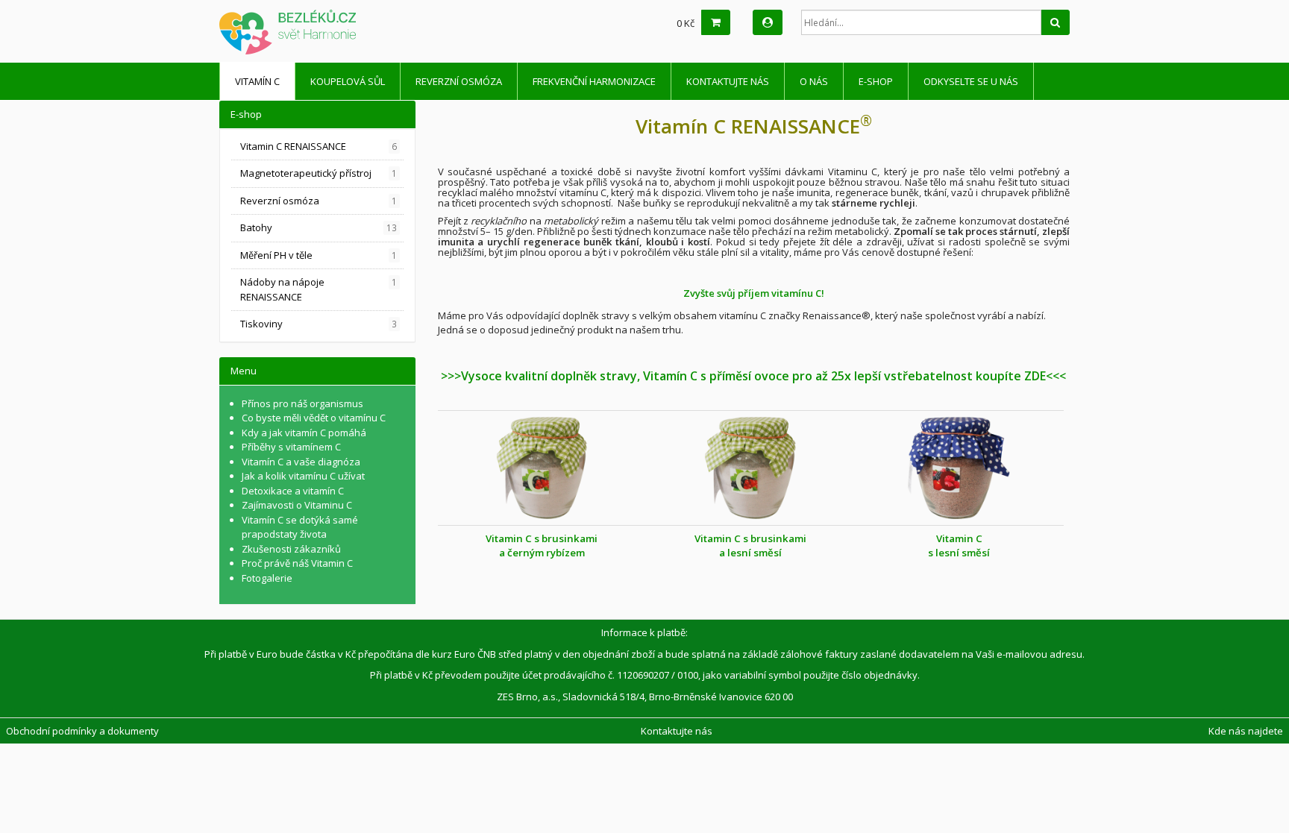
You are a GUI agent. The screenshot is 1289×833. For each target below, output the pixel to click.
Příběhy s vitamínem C (291, 446)
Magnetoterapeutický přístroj (318, 173)
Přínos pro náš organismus (302, 403)
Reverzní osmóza (458, 81)
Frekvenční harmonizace (594, 81)
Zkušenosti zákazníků (291, 549)
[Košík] (715, 22)
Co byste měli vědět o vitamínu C (314, 417)
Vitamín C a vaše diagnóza (301, 461)
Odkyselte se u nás (970, 81)
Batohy (318, 227)
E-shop (876, 81)
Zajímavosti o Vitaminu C (297, 505)
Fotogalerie (267, 578)
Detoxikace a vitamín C (293, 490)
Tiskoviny (318, 323)
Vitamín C (257, 81)
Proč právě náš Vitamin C (297, 563)
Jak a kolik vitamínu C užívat (303, 475)
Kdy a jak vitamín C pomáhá (304, 432)
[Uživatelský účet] (768, 22)
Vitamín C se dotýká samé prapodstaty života (300, 527)
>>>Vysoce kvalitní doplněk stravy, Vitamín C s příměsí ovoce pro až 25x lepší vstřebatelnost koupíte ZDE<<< (753, 376)
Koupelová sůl (347, 81)
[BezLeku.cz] (353, 32)
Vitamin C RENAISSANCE (318, 146)
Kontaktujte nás (727, 81)
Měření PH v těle (318, 255)
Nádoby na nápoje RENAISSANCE (318, 289)
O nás (814, 81)
